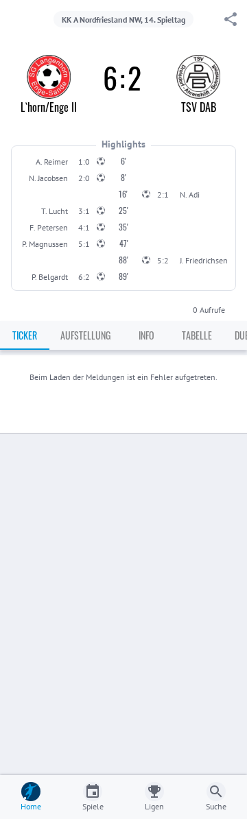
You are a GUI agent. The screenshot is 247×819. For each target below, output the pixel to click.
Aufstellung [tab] (85, 335)
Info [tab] (146, 335)
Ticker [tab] (24, 335)
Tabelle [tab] (197, 335)
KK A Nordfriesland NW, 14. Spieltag (123, 19)
